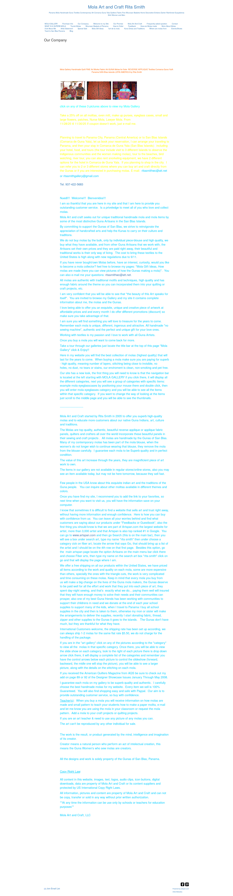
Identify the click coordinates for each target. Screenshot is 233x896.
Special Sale (82, 28)
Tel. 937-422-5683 (71, 184)
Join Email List (53, 888)
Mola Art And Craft (135, 23)
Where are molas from (158, 28)
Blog (71, 31)
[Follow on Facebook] (183, 885)
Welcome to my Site (101, 23)
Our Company (83, 23)
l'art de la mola (114, 28)
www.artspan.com (84, 535)
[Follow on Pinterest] (187, 885)
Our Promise (118, 23)
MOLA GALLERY (51, 23)
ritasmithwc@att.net (118, 275)
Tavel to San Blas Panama (55, 31)
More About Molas (169, 26)
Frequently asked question (157, 23)
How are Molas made (149, 26)
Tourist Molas (76, 26)
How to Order (118, 26)
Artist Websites (177, 892)
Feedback (132, 26)
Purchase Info (67, 23)
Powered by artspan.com (181, 889)
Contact (175, 23)
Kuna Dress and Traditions (134, 28)
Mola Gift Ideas (98, 28)
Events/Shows (176, 28)
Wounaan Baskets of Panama (97, 26)
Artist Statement (67, 28)
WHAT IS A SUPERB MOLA (55, 26)
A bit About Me (50, 28)
